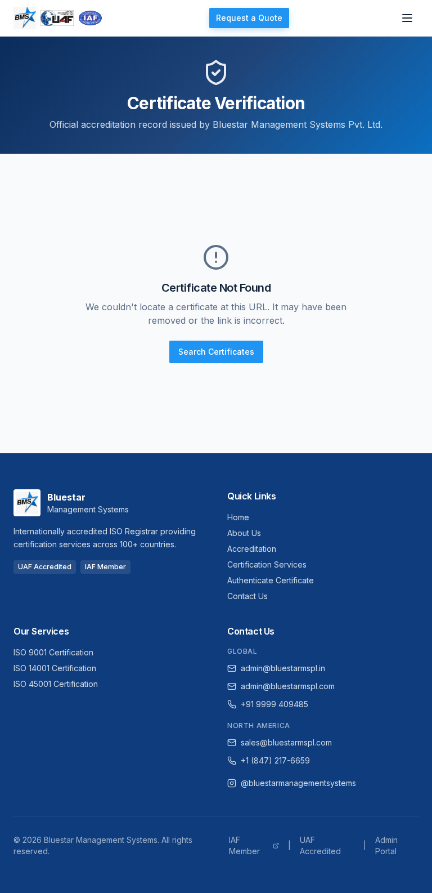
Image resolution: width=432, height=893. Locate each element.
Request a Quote (249, 18)
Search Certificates (216, 351)
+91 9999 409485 (274, 704)
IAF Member (244, 845)
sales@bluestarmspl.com (286, 742)
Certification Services (267, 564)
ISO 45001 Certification (56, 684)
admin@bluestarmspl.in (283, 668)
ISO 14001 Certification (55, 668)
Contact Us (247, 596)
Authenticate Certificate (270, 580)
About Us (244, 533)
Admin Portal (386, 845)
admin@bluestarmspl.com (288, 686)
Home (238, 517)
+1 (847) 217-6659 (275, 760)
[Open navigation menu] (407, 18)
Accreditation (251, 548)
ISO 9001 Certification (53, 652)
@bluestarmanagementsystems (298, 783)
